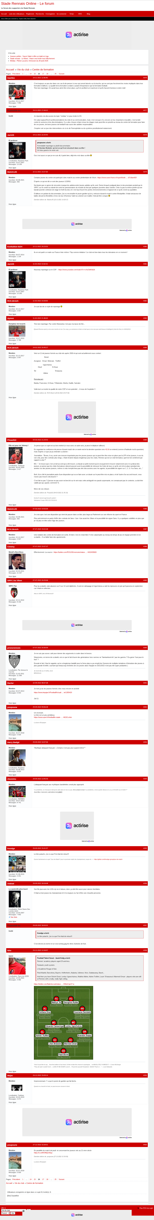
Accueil (4, 14)
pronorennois (13, 648)
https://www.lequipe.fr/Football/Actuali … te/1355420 (53, 692)
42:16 (107, 449)
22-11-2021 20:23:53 (40, 246)
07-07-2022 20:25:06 (40, 580)
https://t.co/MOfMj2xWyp (43, 1153)
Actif (24, 19)
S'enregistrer (50, 14)
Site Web (14, 917)
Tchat (72, 14)
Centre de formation (43, 69)
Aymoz (10, 318)
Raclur (10, 683)
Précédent (16, 74)
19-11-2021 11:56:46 (40, 78)
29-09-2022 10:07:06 (40, 742)
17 (43, 74)
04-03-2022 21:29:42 (40, 440)
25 (55, 74)
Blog (88, 14)
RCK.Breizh (12, 301)
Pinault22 (11, 440)
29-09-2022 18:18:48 (40, 883)
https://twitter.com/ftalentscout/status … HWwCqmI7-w (54, 984)
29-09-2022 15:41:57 (40, 848)
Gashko (11, 78)
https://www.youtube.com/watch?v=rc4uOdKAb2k (76, 270)
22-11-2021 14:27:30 (40, 172)
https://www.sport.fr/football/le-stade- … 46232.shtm (53, 717)
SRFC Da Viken (14, 580)
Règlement (30, 14)
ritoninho (11, 779)
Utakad (10, 883)
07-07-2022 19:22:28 (40, 529)
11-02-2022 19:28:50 (40, 301)
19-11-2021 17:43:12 (40, 110)
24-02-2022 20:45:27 (40, 347)
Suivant (61, 74)
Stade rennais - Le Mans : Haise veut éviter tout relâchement (32, 58)
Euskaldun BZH (14, 246)
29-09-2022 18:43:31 (40, 925)
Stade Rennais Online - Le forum (27, 3)
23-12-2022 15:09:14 (40, 1075)
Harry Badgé (13, 742)
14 (30, 74)
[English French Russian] (5, 1213)
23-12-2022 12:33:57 (40, 950)
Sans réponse (31, 19)
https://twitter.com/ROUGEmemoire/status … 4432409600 (75, 552)
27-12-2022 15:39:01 (40, 1145)
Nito (9, 950)
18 (47, 74)
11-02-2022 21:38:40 (40, 318)
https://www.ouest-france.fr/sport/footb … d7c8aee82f (117, 178)
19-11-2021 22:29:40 (40, 135)
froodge (11, 848)
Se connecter (61, 14)
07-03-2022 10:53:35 (40, 509)
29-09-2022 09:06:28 (40, 707)
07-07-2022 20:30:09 (40, 648)
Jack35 (10, 135)
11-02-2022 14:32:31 (40, 264)
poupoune (12, 707)
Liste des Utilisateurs (16, 14)
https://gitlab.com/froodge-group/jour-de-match (108, 859)
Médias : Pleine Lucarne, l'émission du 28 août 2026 (29, 61)
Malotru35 (12, 172)
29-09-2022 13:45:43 (40, 779)
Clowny (11, 546)
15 (35, 74)
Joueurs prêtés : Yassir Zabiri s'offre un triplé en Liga (29, 56)
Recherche (40, 14)
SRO (80, 14)
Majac (10, 1075)
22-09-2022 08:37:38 (40, 683)
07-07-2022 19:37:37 (40, 546)
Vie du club (23, 69)
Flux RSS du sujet (146, 1208)
